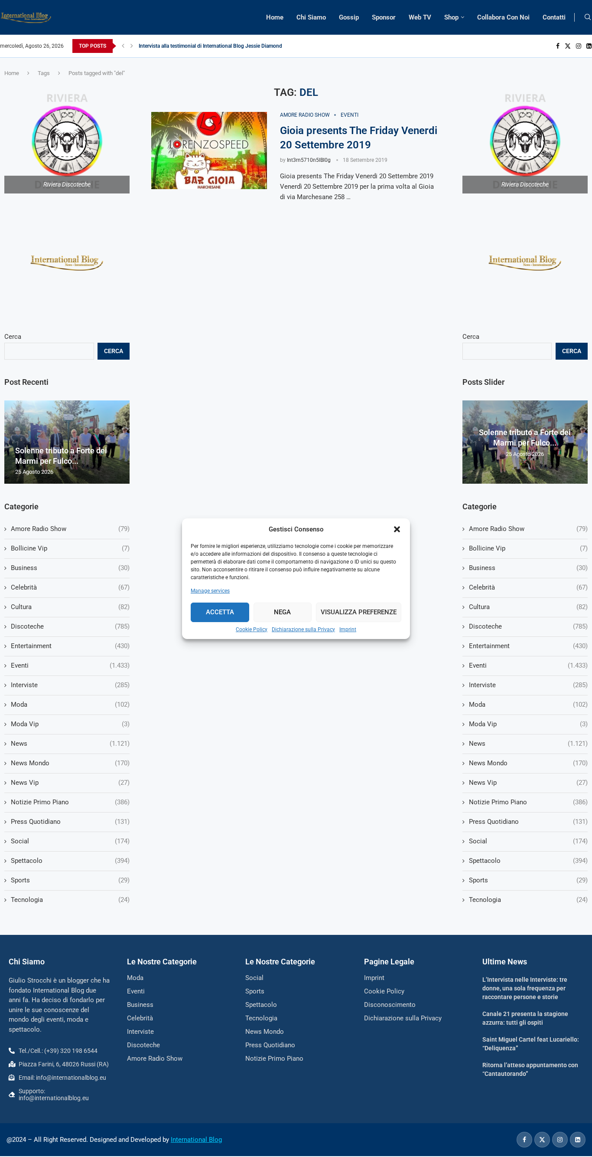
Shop (451, 17)
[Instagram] (579, 46)
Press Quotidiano (528, 822)
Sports (528, 880)
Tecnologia (528, 900)
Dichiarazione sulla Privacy (303, 629)
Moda (528, 704)
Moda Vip (528, 724)
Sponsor (384, 17)
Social (528, 841)
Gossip (349, 17)
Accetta (220, 612)
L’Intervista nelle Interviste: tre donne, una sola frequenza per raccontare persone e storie (524, 988)
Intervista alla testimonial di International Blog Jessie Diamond (210, 46)
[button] (397, 529)
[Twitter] (567, 46)
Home (274, 17)
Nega (282, 612)
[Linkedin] (589, 46)
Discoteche (528, 626)
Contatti (554, 17)
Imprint (347, 629)
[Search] (587, 17)
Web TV (420, 17)
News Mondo (528, 763)
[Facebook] (558, 46)
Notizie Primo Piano (528, 802)
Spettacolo (528, 861)
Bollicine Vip (528, 548)
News (528, 743)
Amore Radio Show (528, 529)
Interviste (528, 685)
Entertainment (528, 646)
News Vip (528, 783)
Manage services (210, 591)
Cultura (528, 607)
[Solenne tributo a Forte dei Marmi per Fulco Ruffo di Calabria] (67, 442)
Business (528, 568)
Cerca (470, 337)
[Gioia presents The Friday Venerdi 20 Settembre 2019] (209, 150)
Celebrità (528, 587)
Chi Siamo (311, 17)
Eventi (528, 665)
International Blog (196, 1140)
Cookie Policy (251, 629)
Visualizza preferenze (359, 612)
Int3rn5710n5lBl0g (309, 160)
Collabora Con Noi (503, 17)
